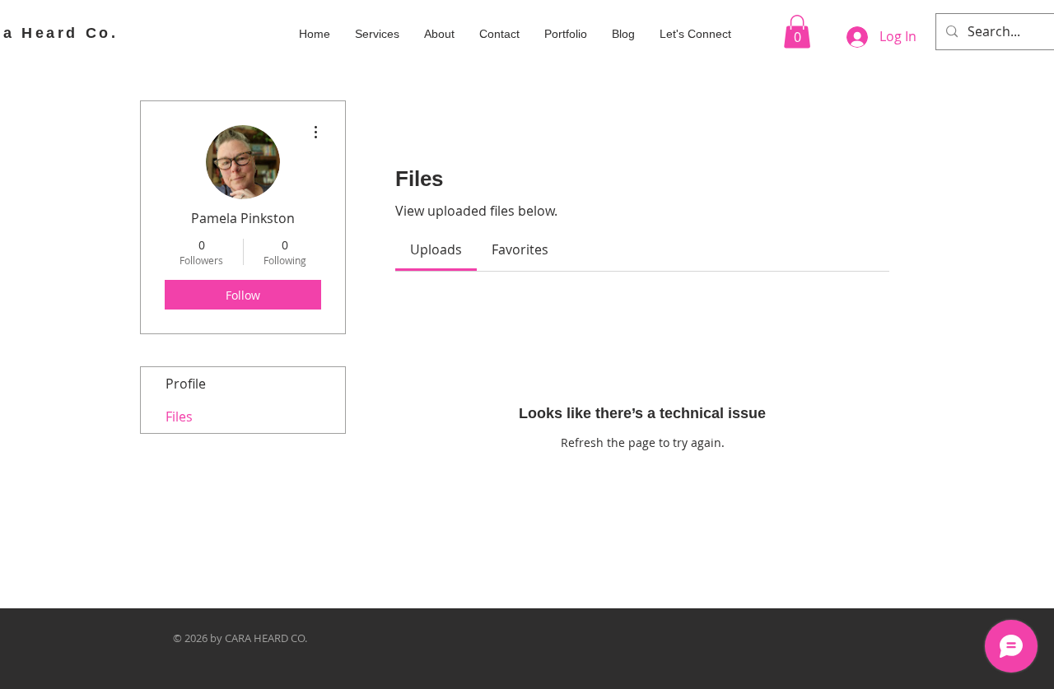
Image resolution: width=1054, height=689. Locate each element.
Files (179, 416)
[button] (797, 32)
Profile (186, 384)
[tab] (436, 249)
